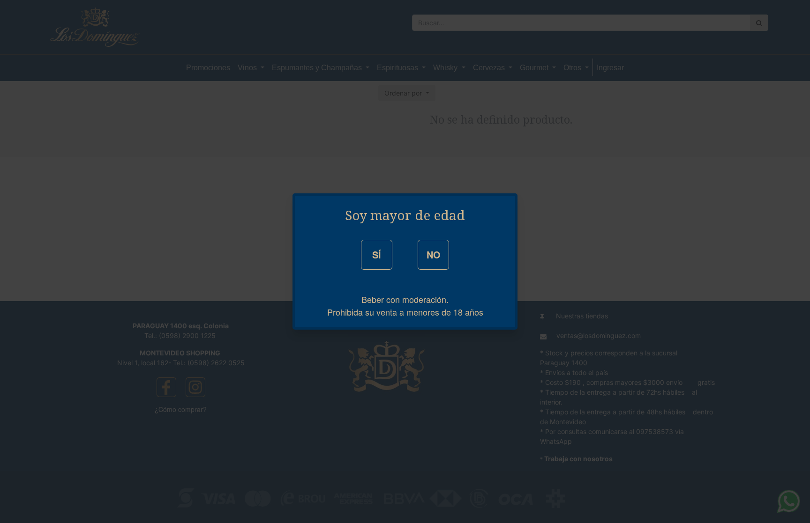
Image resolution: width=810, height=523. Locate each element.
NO (434, 254)
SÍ (376, 254)
